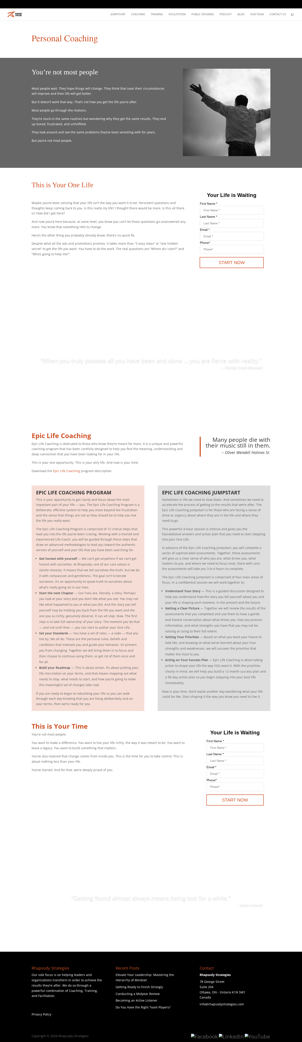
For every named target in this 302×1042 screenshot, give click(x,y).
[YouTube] (257, 1036)
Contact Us (278, 14)
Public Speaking (202, 14)
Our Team (257, 14)
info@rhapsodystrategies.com (222, 1004)
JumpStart (118, 14)
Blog (241, 14)
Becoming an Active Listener (136, 1000)
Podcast (226, 14)
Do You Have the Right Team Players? (143, 1007)
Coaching (138, 14)
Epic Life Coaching (66, 471)
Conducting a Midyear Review (138, 994)
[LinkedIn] (231, 1036)
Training (157, 14)
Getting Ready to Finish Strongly (139, 987)
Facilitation (177, 14)
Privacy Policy (41, 1014)
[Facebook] (204, 1036)
